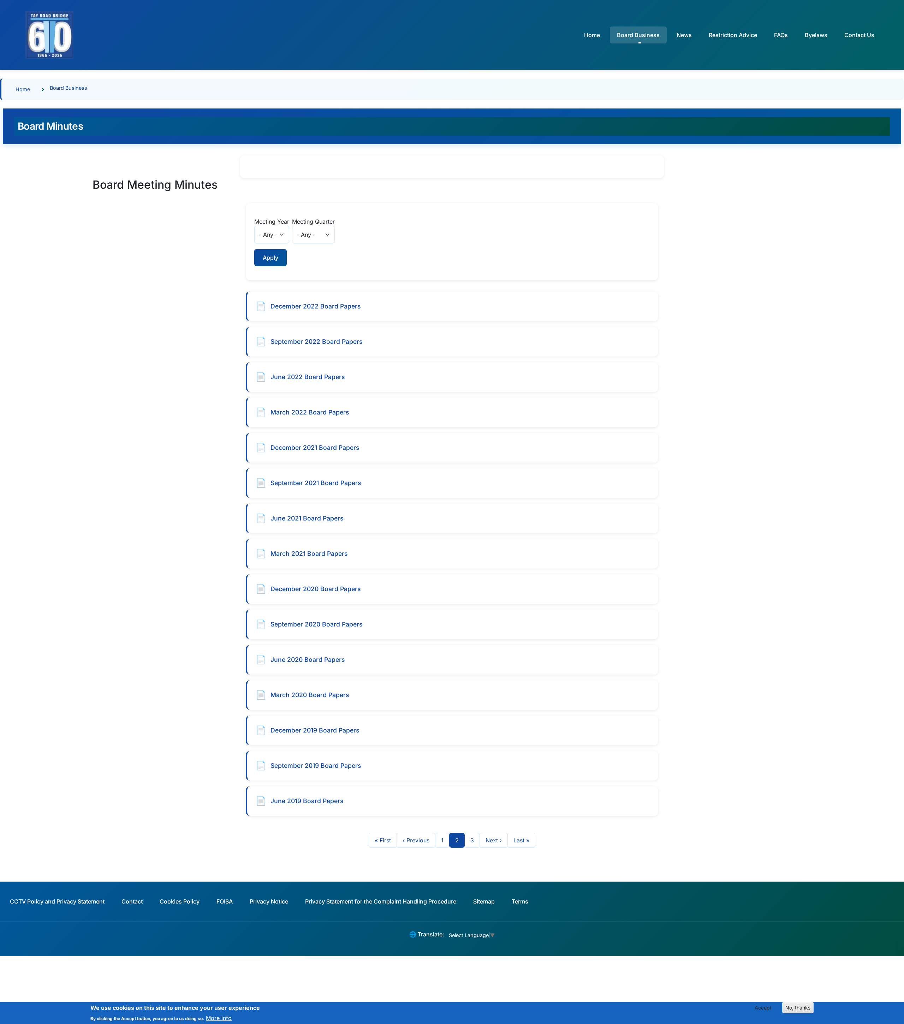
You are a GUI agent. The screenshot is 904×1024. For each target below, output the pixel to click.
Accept (763, 1008)
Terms (520, 901)
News (684, 35)
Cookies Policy (180, 901)
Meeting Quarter (313, 221)
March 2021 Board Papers (308, 553)
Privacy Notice (269, 901)
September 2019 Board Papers (315, 765)
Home (592, 35)
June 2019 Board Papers (306, 801)
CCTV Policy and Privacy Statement (57, 901)
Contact (132, 901)
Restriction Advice (733, 35)
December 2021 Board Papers (314, 447)
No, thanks (797, 1008)
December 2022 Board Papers (315, 306)
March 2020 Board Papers (309, 695)
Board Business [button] (638, 35)
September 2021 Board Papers (315, 483)
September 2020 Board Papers (316, 624)
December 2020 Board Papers (315, 589)
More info (219, 1017)
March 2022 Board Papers (309, 412)
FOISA (224, 901)
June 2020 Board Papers (307, 659)
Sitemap (484, 901)
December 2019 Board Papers (314, 730)
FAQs (781, 35)
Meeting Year (271, 221)
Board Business (68, 88)
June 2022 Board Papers (307, 377)
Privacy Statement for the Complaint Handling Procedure (380, 901)
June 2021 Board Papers (306, 518)
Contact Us (859, 35)
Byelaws (816, 35)
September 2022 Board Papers (316, 341)
